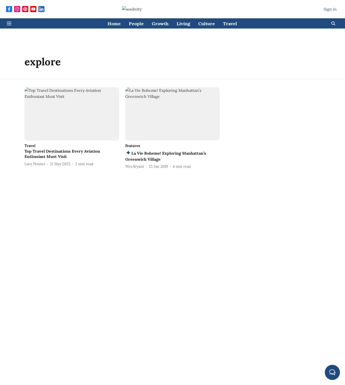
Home (114, 23)
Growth (160, 23)
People (136, 23)
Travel (230, 23)
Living (183, 23)
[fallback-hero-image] (71, 114)
